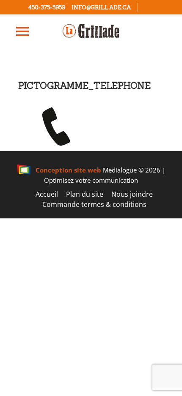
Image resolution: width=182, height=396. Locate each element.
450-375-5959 (46, 7)
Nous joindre (132, 194)
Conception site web (68, 170)
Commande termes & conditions (94, 204)
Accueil (47, 194)
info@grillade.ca (101, 7)
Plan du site (84, 194)
